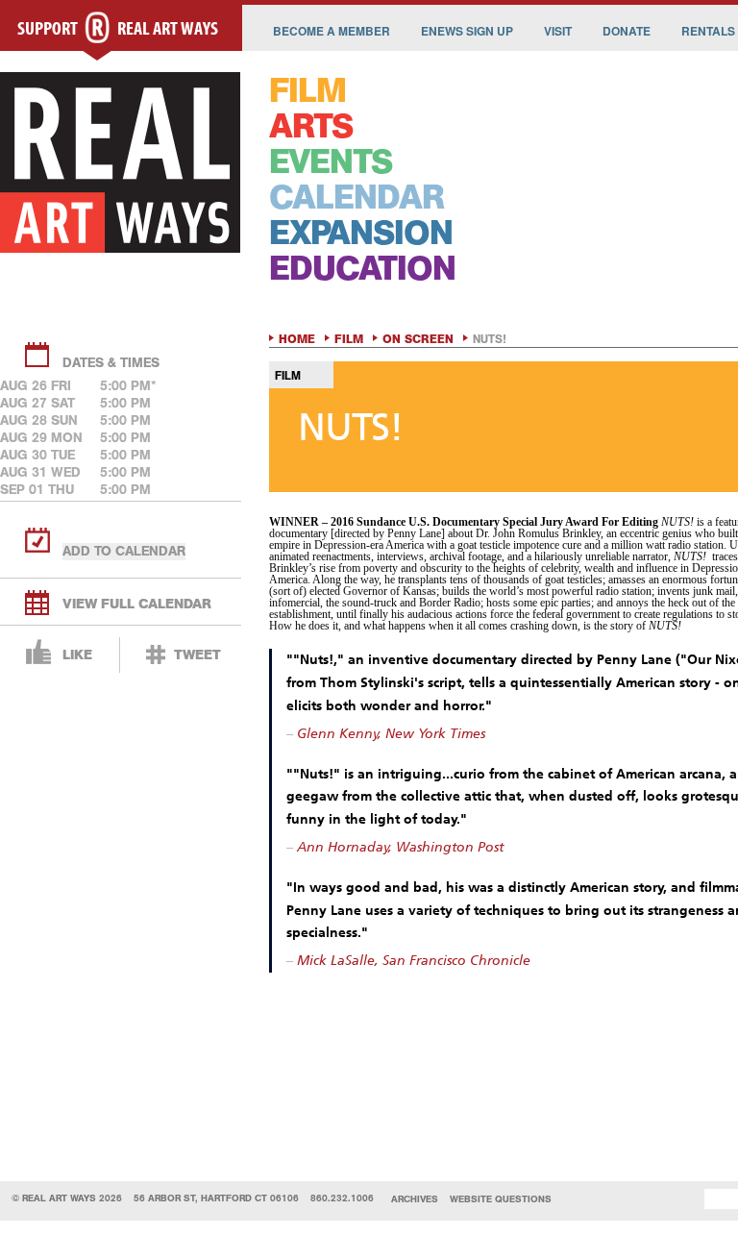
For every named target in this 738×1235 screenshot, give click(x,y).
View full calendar (136, 604)
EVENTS (330, 162)
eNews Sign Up (467, 31)
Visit (558, 31)
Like (77, 655)
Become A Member (331, 31)
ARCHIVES (414, 1199)
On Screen (418, 339)
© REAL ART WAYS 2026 (67, 1198)
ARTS (311, 126)
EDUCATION (362, 268)
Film (348, 339)
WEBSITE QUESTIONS (501, 1199)
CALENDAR (356, 197)
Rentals (708, 31)
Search (675, 1199)
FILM (307, 91)
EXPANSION (361, 233)
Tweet (197, 655)
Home (297, 339)
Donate (627, 31)
